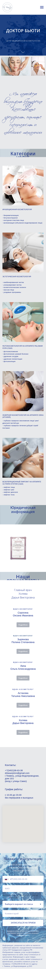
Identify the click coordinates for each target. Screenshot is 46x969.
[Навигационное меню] (42, 7)
